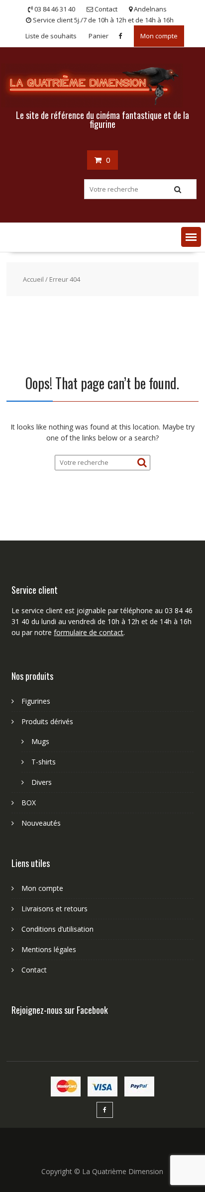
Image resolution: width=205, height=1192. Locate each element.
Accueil (33, 279)
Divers (41, 782)
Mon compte (159, 35)
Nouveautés (41, 823)
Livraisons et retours (54, 908)
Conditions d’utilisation (57, 929)
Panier (98, 35)
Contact (34, 970)
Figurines (35, 701)
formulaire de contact (88, 632)
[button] (191, 237)
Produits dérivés (47, 721)
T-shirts (43, 761)
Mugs (40, 741)
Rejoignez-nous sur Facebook (59, 1009)
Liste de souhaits (51, 35)
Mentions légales (48, 949)
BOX (28, 802)
